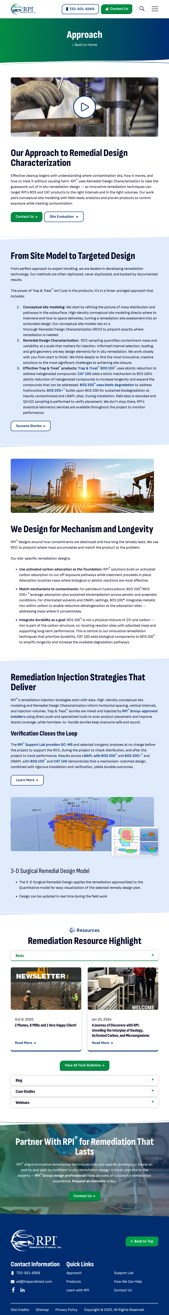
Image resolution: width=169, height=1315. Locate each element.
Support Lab (124, 1273)
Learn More (25, 780)
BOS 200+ (56, 390)
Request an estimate (89, 1181)
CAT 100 (84, 374)
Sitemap (42, 1310)
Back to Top (143, 1241)
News (20, 955)
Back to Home (85, 45)
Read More (23, 1043)
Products (73, 1281)
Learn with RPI (77, 1290)
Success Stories (29, 426)
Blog (19, 1080)
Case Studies (25, 1091)
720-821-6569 (81, 9)
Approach (74, 1273)
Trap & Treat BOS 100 (97, 368)
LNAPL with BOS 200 (99, 756)
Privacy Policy (66, 1310)
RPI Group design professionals (61, 1175)
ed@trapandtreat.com (34, 1281)
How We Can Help (128, 1281)
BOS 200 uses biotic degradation (107, 385)
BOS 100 (38, 761)
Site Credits (20, 1310)
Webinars (22, 1102)
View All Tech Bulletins (83, 1065)
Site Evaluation (62, 216)
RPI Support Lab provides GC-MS (45, 744)
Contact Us (119, 9)
